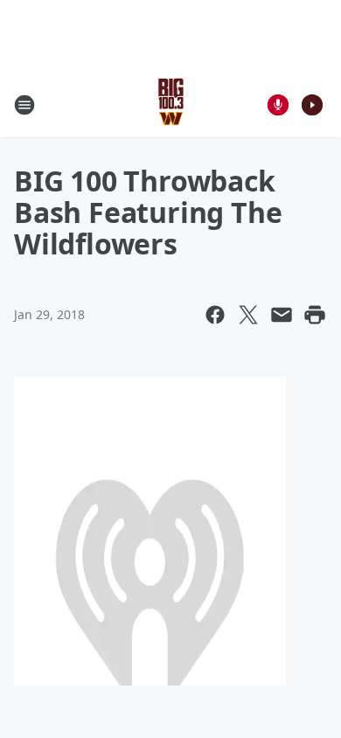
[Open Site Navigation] (24, 104)
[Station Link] (171, 104)
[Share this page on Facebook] (215, 315)
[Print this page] (315, 315)
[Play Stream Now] (312, 104)
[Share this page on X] (248, 315)
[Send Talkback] (278, 104)
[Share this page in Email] (281, 315)
